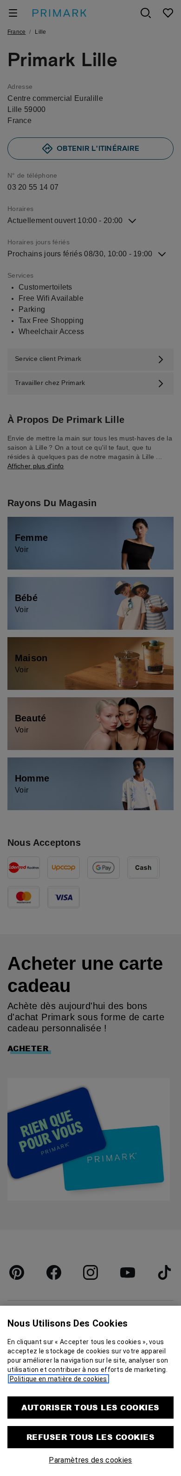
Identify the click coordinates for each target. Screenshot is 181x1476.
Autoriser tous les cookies (90, 1407)
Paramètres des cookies (90, 1460)
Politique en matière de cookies (58, 1379)
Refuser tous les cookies (90, 1437)
